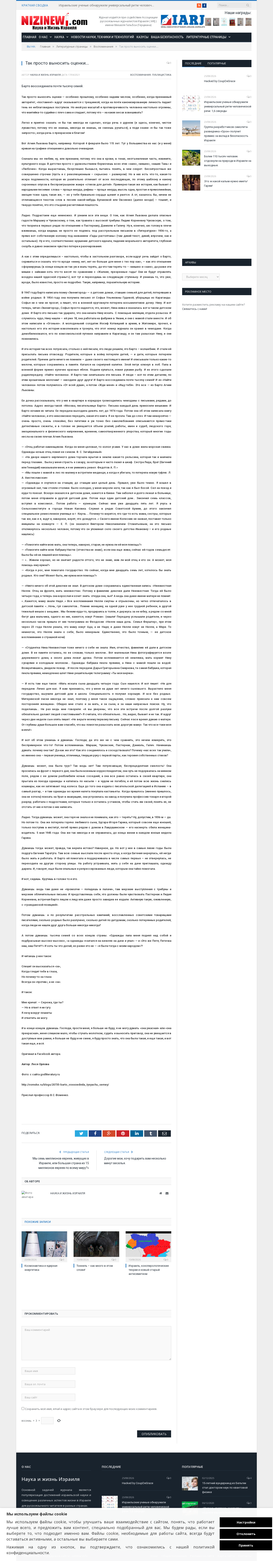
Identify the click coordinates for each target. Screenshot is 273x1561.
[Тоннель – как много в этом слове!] (96, 1246)
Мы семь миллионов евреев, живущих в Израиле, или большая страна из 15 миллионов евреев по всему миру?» (61, 1163)
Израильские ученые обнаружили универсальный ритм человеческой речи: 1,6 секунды (108, 5)
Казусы (142, 37)
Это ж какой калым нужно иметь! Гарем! (226, 183)
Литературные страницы (206, 37)
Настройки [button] (246, 1522)
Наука (59, 37)
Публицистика (161, 74)
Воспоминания (140, 74)
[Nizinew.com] (54, 21)
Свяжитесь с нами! (194, 309)
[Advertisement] (56, 1294)
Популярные (217, 63)
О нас (43, 37)
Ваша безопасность (167, 37)
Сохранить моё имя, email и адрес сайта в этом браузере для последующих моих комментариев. (91, 1409)
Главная (29, 37)
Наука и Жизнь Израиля (45, 74)
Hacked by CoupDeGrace (219, 81)
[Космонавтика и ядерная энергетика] (44, 1246)
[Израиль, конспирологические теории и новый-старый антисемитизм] (148, 1246)
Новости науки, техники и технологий (102, 37)
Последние (193, 63)
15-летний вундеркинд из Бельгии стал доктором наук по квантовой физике (225, 1488)
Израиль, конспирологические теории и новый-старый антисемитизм (149, 1269)
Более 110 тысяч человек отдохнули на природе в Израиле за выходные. (227, 161)
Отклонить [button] (246, 1534)
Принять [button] (246, 1545)
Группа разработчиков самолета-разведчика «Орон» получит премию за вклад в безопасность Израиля (226, 133)
